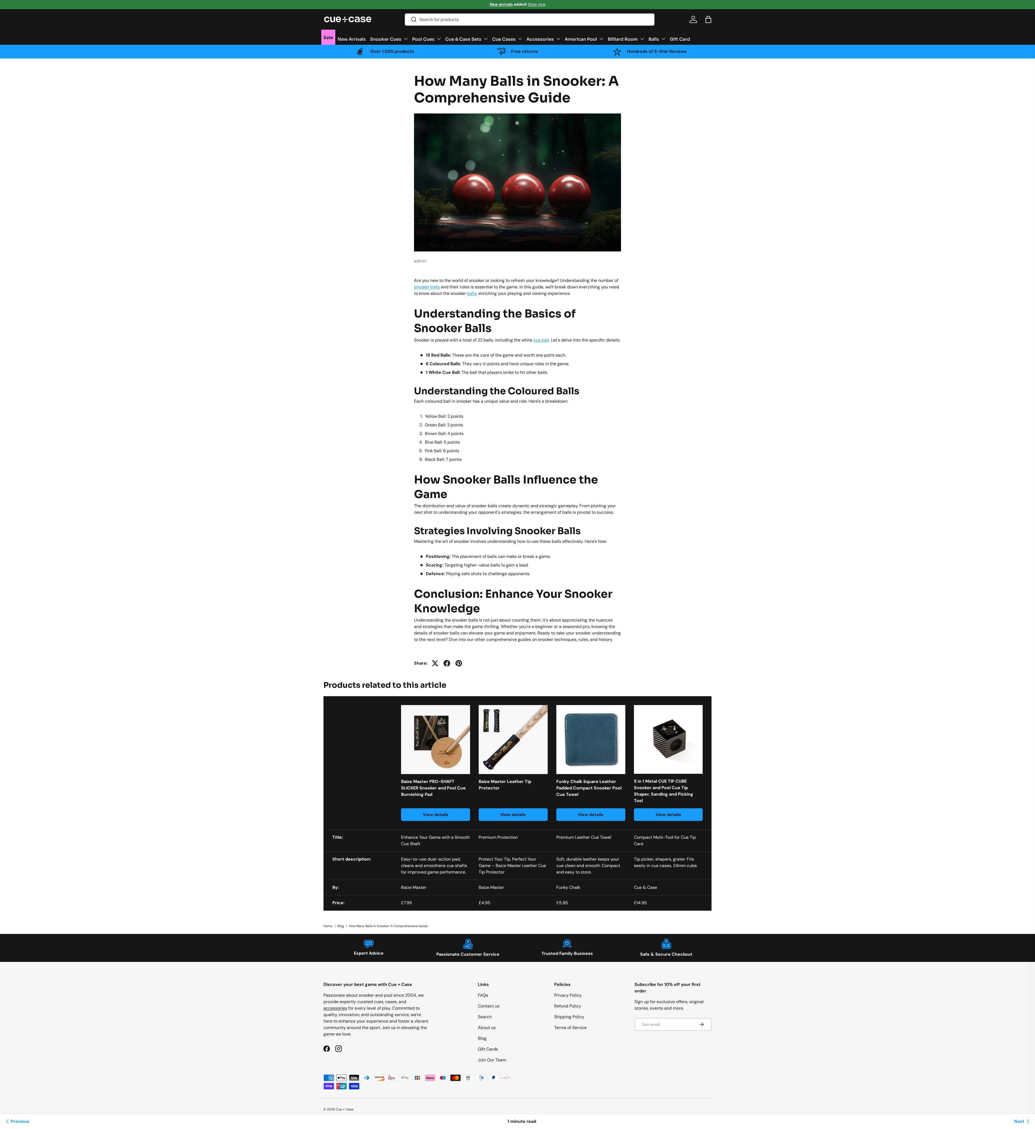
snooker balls (427, 287)
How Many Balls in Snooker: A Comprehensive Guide (388, 926)
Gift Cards (488, 1049)
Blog (340, 926)
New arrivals (501, 4)
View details (435, 814)
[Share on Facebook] (447, 663)
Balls (653, 39)
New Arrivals (351, 39)
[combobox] (529, 19)
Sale (328, 37)
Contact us (488, 1006)
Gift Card (680, 39)
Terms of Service (570, 1027)
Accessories (540, 39)
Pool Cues (423, 39)
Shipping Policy (569, 1017)
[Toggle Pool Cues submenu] (439, 39)
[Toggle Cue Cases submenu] (520, 39)
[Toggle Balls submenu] (663, 39)
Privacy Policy (568, 995)
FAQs (483, 995)
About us (487, 1027)
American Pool (581, 39)
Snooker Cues (385, 39)
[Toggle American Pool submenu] (601, 39)
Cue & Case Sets (463, 39)
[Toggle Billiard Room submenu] (642, 39)
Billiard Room (623, 39)
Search (485, 1017)
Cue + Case (344, 1109)
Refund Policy (567, 1006)
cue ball (541, 340)
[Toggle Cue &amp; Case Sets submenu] (485, 39)
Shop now (537, 4)
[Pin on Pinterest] (459, 663)
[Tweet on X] (435, 663)
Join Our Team (492, 1060)
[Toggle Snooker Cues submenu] (405, 39)
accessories (335, 1008)
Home (327, 926)
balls (472, 293)
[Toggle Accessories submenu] (558, 39)
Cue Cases (504, 39)
